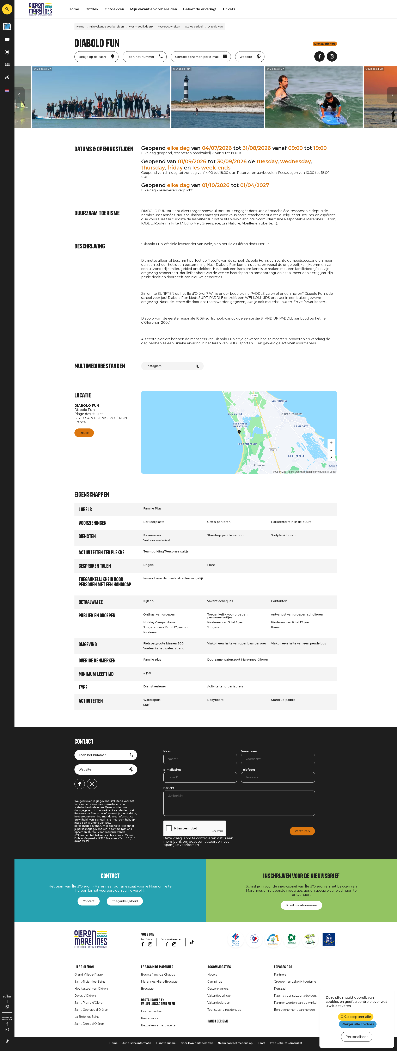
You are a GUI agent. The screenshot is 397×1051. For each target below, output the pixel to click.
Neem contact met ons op (235, 1043)
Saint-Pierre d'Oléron (89, 1002)
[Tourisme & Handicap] (328, 939)
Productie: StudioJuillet (286, 1043)
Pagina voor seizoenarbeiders (295, 995)
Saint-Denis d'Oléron (89, 1023)
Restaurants (149, 1018)
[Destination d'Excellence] (254, 939)
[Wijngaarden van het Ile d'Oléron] (291, 939)
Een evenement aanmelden (294, 1009)
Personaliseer (357, 1037)
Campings (214, 981)
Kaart (261, 1043)
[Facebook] (7, 1001)
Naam (167, 751)
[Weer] (7, 52)
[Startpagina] (40, 9)
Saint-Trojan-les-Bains (89, 981)
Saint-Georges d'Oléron (91, 1009)
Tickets (228, 9)
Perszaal (280, 988)
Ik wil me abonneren (301, 905)
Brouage (147, 988)
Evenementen (151, 1011)
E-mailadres (172, 770)
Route (84, 433)
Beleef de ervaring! (199, 9)
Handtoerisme (217, 1021)
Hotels (212, 974)
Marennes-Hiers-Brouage (159, 981)
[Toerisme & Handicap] (7, 77)
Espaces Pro (283, 967)
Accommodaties (219, 967)
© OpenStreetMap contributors (309, 471)
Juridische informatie (136, 1043)
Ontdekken (114, 9)
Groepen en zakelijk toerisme (295, 981)
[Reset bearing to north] (331, 457)
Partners (280, 974)
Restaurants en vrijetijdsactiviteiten (158, 1002)
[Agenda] (7, 26)
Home (74, 9)
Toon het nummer (92, 755)
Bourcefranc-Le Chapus (158, 974)
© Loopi (331, 471)
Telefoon (248, 770)
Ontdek (91, 9)
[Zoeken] (7, 9)
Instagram (153, 366)
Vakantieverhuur (219, 995)
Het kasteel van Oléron (91, 988)
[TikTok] (7, 1041)
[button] (19, 95)
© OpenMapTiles (282, 471)
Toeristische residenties (224, 1009)
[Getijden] (7, 65)
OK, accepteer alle (356, 1017)
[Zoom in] (331, 442)
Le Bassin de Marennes (157, 967)
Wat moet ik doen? (141, 26)
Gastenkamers (217, 988)
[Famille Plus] (273, 939)
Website (85, 769)
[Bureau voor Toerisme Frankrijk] (235, 939)
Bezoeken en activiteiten (159, 1025)
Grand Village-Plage (88, 974)
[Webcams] (7, 39)
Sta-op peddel (194, 26)
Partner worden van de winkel (295, 1002)
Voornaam (249, 751)
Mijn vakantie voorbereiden (153, 9)
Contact (88, 901)
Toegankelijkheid (125, 901)
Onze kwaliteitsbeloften (197, 1043)
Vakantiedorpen (218, 1002)
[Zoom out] (331, 450)
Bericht (169, 788)
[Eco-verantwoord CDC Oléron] (310, 939)
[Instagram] (7, 1006)
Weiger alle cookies (357, 1024)
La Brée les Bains (86, 1016)
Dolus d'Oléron (85, 995)
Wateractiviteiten (169, 26)
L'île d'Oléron (84, 967)
